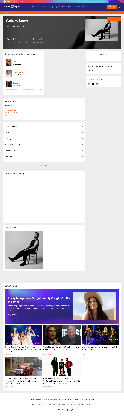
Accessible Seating (12, 145)
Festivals (85, 7)
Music (9, 1)
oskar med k (18, 72)
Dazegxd (16, 83)
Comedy (50, 7)
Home (5, 12)
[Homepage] (12, 7)
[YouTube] (61, 410)
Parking (8, 139)
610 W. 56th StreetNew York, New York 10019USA (15, 112)
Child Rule (9, 157)
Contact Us (61, 404)
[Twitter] (57, 410)
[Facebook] (52, 410)
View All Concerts (12, 31)
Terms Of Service (49, 404)
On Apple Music (98, 71)
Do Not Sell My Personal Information (79, 404)
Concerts (31, 7)
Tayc (15, 61)
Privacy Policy (36, 404)
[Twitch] (70, 410)
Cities (64, 7)
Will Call (8, 133)
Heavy (24, 1)
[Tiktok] (74, 410)
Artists (78, 7)
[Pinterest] (65, 410)
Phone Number (11, 127)
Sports (58, 7)
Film (15, 1)
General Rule (10, 151)
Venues (70, 7)
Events (13, 12)
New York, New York (39, 43)
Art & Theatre (40, 7)
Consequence (4, 1)
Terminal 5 (37, 39)
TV (19, 1)
